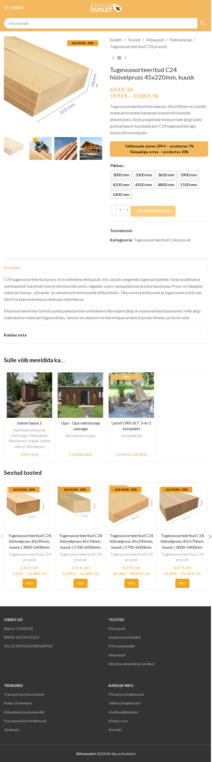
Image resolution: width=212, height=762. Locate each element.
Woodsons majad (24, 440)
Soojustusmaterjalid (125, 637)
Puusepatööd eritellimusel (25, 721)
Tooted (133, 39)
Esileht (116, 39)
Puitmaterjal (181, 39)
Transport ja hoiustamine (24, 694)
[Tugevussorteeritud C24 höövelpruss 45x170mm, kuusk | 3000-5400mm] (182, 507)
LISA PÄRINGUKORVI (153, 211)
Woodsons (35, 446)
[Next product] (125, 58)
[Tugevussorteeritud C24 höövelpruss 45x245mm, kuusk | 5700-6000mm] (131, 507)
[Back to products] (119, 58)
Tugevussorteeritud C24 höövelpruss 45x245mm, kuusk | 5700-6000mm (131, 541)
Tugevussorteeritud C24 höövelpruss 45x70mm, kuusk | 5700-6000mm (80, 541)
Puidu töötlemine (18, 703)
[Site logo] (106, 7)
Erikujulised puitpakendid (24, 712)
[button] (9, 85)
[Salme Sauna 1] (29, 395)
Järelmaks (12, 729)
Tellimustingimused (124, 703)
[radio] (121, 175)
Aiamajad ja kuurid (29, 430)
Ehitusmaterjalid (122, 646)
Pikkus (116, 165)
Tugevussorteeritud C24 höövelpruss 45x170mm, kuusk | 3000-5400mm (182, 541)
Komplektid (131, 435)
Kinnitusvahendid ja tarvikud (131, 664)
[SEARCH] (202, 23)
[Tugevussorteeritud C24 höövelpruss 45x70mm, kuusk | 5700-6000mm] (80, 507)
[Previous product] (113, 58)
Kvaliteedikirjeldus (123, 712)
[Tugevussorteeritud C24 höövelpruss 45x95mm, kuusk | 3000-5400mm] (29, 507)
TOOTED (116, 619)
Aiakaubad (38, 435)
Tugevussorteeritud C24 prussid (138, 46)
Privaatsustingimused (126, 694)
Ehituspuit (155, 39)
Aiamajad (19, 435)
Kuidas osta (118, 721)
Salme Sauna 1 (29, 422)
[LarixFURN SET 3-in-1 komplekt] (131, 395)
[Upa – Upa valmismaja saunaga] (80, 395)
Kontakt (115, 729)
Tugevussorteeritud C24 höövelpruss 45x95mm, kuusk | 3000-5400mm (29, 541)
